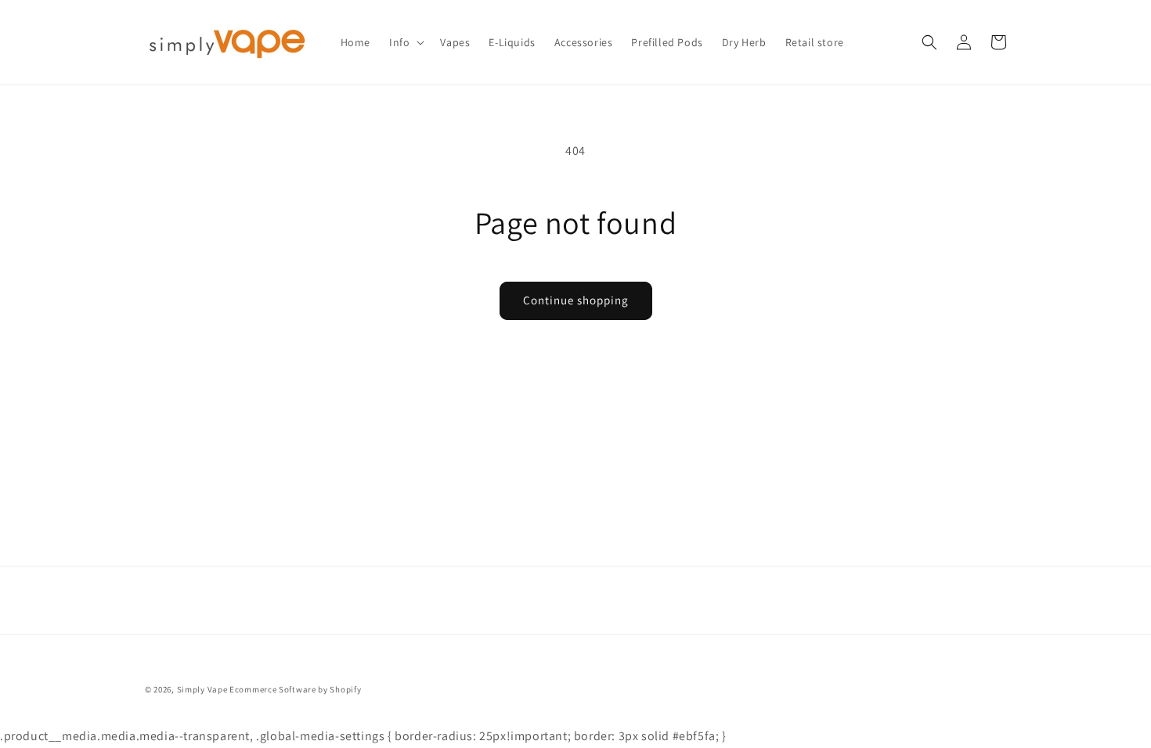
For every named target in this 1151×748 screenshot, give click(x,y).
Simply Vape (202, 689)
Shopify (345, 689)
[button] (405, 42)
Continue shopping (576, 300)
